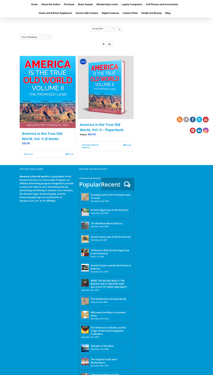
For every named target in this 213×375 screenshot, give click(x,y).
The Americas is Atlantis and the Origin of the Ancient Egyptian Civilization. (108, 331)
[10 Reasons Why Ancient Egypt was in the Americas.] (85, 252)
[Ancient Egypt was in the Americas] (85, 212)
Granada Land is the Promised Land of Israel (110, 196)
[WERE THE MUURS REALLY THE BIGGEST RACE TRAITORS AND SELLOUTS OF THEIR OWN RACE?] (85, 283)
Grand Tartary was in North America (111, 236)
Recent (110, 184)
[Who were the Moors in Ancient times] (85, 314)
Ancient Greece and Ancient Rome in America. (111, 267)
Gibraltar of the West (102, 346)
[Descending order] (120, 29)
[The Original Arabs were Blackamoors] (85, 361)
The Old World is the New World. (108, 299)
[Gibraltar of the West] (85, 348)
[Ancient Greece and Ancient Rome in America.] (85, 267)
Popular (90, 184)
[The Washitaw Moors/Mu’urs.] (85, 225)
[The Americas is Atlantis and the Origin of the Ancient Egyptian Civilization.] (85, 330)
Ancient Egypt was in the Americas (110, 210)
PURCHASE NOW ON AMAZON (90, 146)
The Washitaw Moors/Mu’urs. (107, 223)
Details (70, 154)
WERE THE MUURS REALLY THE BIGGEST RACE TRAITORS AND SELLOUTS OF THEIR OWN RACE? (109, 284)
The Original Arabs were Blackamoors (104, 361)
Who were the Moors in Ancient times (108, 314)
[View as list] (109, 44)
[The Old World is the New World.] (85, 301)
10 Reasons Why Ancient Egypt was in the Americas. (110, 252)
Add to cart (28, 154)
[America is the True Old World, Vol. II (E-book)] (48, 92)
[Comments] (127, 184)
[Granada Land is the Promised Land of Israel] (85, 197)
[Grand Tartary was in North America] (85, 239)
